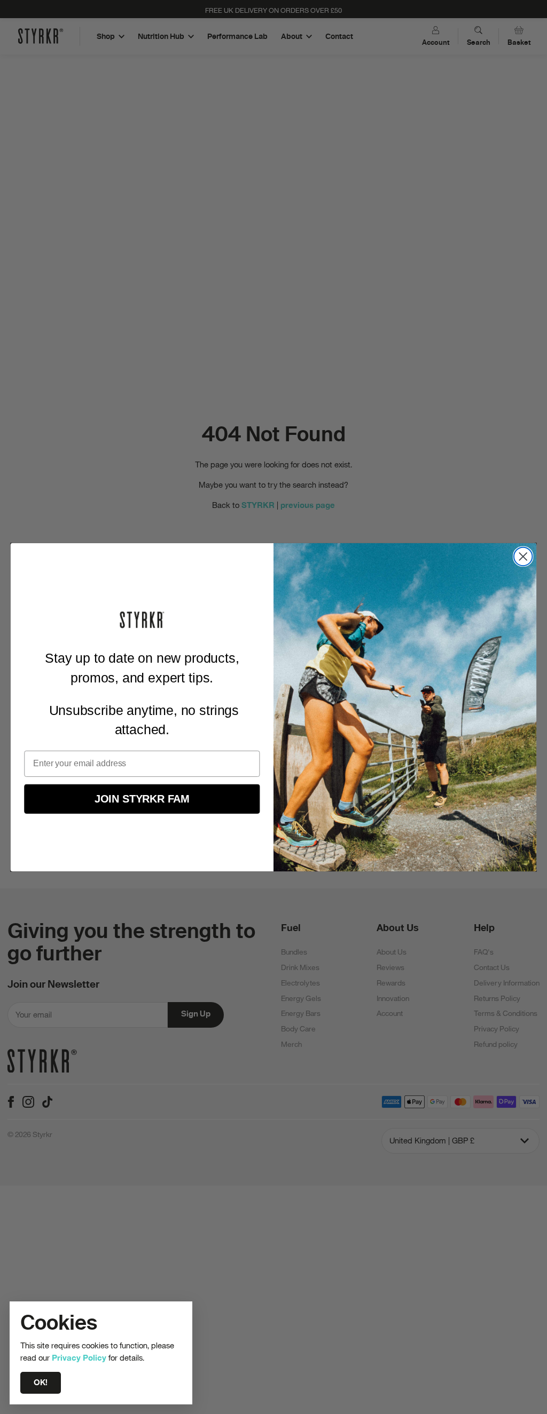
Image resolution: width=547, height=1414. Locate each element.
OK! (41, 1382)
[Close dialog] (523, 556)
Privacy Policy (79, 1357)
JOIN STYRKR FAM (142, 798)
